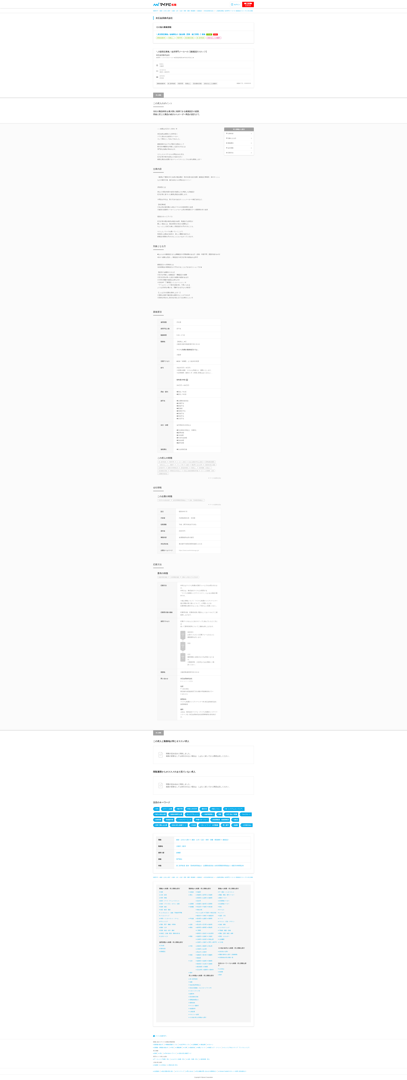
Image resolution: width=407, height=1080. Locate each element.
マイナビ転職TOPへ (161, 1036)
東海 (191, 927)
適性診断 (203, 1044)
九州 (191, 961)
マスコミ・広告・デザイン (226, 921)
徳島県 (199, 955)
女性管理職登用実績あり (222, 865)
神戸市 (215, 942)
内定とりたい (216, 809)
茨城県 (199, 904)
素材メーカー (223, 898)
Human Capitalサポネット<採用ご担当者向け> (233, 1071)
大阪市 (184, 846)
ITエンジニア (164, 921)
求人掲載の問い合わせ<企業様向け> (206, 1071)
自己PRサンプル (185, 1044)
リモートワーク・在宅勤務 (209, 825)
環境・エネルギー (224, 936)
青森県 (199, 895)
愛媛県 (210, 955)
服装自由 (192, 1002)
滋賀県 (199, 936)
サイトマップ (180, 1071)
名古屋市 (211, 933)
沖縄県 (206, 966)
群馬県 (210, 904)
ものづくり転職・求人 (178, 1059)
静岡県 (205, 927)
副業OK (192, 993)
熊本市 (212, 969)
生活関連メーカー (224, 904)
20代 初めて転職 (231, 814)
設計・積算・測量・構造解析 (187, 10)
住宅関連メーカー (224, 901)
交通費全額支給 (208, 865)
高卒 (220, 975)
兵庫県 (199, 939)
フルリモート (246, 814)
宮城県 (210, 895)
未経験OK (192, 1008)
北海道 (192, 892)
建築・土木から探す (165, 10)
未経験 (235, 825)
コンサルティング (224, 927)
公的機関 (221, 939)
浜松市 (205, 933)
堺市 (209, 942)
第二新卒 (226, 825)
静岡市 (199, 933)
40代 (156, 809)
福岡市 (206, 969)
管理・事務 (163, 898)
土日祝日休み (247, 825)
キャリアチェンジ (193, 814)
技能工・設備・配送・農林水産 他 (170, 933)
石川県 (205, 924)
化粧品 (235, 820)
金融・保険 (222, 924)
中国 (191, 946)
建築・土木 (175, 10)
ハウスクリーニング (184, 820)
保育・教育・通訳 (165, 909)
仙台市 (199, 901)
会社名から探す (223, 951)
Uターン (210, 1044)
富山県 (199, 924)
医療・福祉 (163, 907)
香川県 (205, 955)
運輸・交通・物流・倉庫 (226, 933)
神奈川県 (199, 909)
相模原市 (211, 915)
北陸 (191, 924)
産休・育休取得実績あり (194, 865)
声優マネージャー (202, 820)
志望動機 (195, 1044)
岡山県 (210, 946)
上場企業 (192, 1011)
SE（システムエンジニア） (234, 809)
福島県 (210, 898)
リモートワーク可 (195, 991)
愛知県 (210, 927)
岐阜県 (199, 927)
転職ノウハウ (201, 1047)
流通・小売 (222, 915)
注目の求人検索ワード (179, 825)
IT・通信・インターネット (226, 892)
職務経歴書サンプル (171, 1044)
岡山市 (199, 952)
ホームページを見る (187, 681)
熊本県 (199, 964)
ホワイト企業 (167, 809)
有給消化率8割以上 (195, 985)
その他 (221, 942)
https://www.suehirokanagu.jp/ (189, 550)
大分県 (205, 964)
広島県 (199, 949)
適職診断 (179, 1047)
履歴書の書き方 (158, 1044)
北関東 (192, 904)
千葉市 (207, 912)
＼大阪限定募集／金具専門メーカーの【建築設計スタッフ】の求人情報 (234, 10)
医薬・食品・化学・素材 (167, 930)
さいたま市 (200, 912)
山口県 (205, 949)
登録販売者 (169, 820)
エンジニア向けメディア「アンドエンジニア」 (237, 1047)
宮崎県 (210, 964)
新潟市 (199, 921)
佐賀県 (205, 961)
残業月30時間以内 (238, 865)
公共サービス (164, 936)
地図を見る (184, 694)
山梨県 (205, 918)
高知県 (199, 958)
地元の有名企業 (160, 814)
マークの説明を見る (215, 478)
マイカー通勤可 (194, 1005)
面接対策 (192, 1047)
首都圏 (192, 907)
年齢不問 (180, 809)
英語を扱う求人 (173, 1065)
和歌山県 (211, 939)
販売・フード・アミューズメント (169, 901)
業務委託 (162, 951)
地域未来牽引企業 (176, 814)
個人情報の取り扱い (168, 1071)
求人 (161, 1053)
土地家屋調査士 (208, 814)
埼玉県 (199, 907)
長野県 (210, 918)
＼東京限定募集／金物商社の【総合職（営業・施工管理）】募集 (180, 34)
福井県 (210, 924)
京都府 (205, 936)
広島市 (205, 952)
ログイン (237, 4)
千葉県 (205, 907)
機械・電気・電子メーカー (226, 895)
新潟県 (199, 918)
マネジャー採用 (194, 1014)
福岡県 (199, 961)
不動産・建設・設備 (225, 930)
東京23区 (213, 912)
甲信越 (192, 918)
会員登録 (248, 4)
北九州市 (199, 969)
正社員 (193, 825)
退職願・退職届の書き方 (161, 1047)
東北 (191, 895)
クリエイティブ (164, 915)
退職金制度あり (194, 999)
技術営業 (158, 820)
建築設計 (199, 10)
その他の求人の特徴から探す (198, 1017)
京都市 (199, 942)
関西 (191, 936)
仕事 (185, 1047)
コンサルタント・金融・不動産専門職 (171, 912)
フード (221, 918)
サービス (221, 909)
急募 (191, 982)
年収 (172, 1047)
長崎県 (210, 961)
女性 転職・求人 (193, 1059)
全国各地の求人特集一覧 (226, 957)
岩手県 (205, 895)
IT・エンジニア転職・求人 (161, 1059)
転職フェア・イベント (214, 1047)
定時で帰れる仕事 (161, 825)
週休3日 (204, 809)
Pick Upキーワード (170, 1053)
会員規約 (156, 1071)
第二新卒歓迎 (180, 865)
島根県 (205, 946)
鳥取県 (199, 946)
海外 (191, 972)
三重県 (199, 930)
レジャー (221, 912)
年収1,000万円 (192, 809)
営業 (161, 892)
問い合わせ (190, 1071)
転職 (155, 1053)
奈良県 (205, 939)
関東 (219, 814)
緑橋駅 (178, 853)
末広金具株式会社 (208, 10)
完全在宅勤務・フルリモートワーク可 (200, 988)
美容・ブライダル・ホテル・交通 (169, 904)
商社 (220, 907)
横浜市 (199, 915)
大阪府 (178, 846)
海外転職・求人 (205, 1059)
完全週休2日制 (194, 996)
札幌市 (199, 892)
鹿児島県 (199, 966)
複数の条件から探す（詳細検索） (228, 954)
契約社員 (162, 948)
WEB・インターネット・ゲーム (169, 918)
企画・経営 (163, 895)
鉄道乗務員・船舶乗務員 (221, 820)
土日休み (221, 969)
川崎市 (205, 915)
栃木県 (205, 904)
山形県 (205, 898)
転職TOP (155, 10)
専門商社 (179, 859)
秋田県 (199, 898)
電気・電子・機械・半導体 (168, 924)
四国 (191, 955)
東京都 (210, 907)
